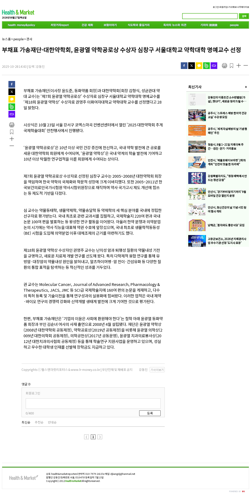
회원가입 (223, 6)
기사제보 (232, 6)
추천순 (39, 422)
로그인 (216, 6)
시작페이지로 (243, 6)
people (18, 39)
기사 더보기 (157, 370)
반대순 (52, 422)
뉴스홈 (6, 39)
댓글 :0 (26, 384)
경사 (29, 39)
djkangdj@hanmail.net (122, 473)
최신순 (26, 422)
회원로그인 (33, 393)
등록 (150, 413)
